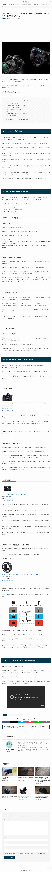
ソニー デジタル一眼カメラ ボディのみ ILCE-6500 (14, 494)
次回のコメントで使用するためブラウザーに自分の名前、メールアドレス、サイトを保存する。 (25, 853)
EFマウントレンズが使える (15, 107)
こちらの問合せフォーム (27, 749)
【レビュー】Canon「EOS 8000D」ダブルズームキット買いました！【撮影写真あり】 (26, 143)
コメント (6, 819)
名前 (5, 837)
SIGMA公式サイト (6, 595)
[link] (19, 753)
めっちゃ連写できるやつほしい (15, 109)
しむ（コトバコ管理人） (9, 750)
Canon (10, 715)
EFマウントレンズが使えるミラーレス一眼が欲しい (19, 119)
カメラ (5, 18)
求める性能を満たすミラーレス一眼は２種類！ (17, 113)
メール (5, 843)
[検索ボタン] (1, 1)
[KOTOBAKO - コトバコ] (26, 1)
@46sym (16, 81)
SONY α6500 (12, 117)
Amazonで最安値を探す (8, 411)
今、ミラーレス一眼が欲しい (13, 103)
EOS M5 (14, 715)
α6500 (21, 715)
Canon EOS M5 (12, 115)
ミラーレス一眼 (27, 715)
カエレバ (10, 407)
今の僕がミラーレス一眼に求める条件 (15, 105)
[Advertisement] (26, 30)
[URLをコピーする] (46, 722)
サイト (5, 848)
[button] (6, 722)
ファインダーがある (13, 111)
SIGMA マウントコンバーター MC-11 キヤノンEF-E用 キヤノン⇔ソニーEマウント (22, 574)
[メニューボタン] (50, 1)
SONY (18, 715)
